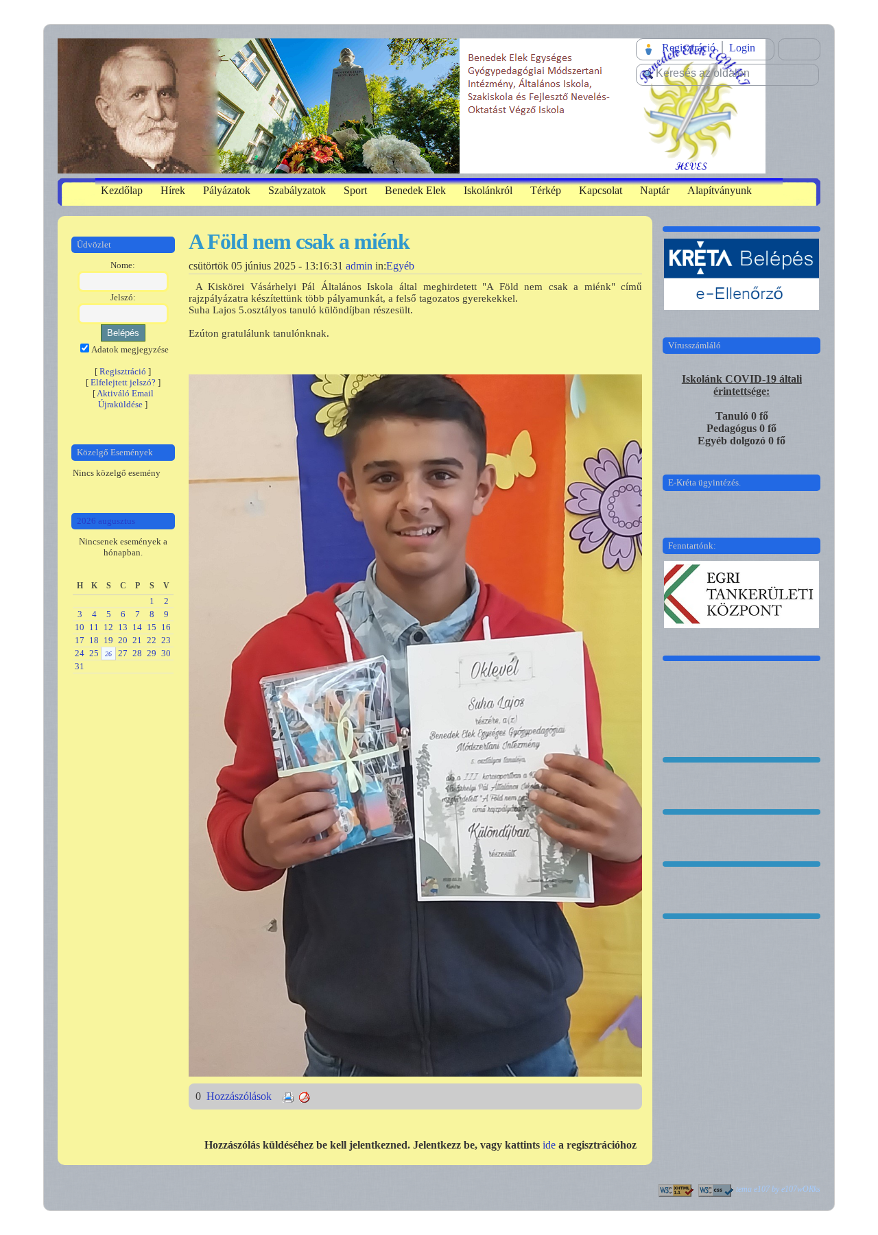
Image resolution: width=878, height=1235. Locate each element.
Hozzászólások (240, 1096)
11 (94, 627)
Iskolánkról (488, 190)
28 (137, 653)
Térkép (545, 190)
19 (108, 640)
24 (79, 653)
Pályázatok (226, 190)
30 (166, 653)
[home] (412, 104)
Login (742, 47)
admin (359, 266)
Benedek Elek (415, 190)
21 (137, 640)
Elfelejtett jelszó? (123, 382)
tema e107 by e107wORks (778, 1189)
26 (108, 654)
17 (79, 640)
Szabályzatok (297, 190)
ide (549, 1145)
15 (151, 627)
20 (123, 640)
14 (137, 627)
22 (151, 640)
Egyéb (400, 266)
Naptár (654, 190)
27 (123, 653)
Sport (355, 190)
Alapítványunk (719, 190)
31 (79, 666)
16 (166, 627)
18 (94, 640)
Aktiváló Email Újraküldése (125, 398)
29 (151, 653)
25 (94, 653)
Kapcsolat (600, 190)
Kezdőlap (122, 190)
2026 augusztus (106, 521)
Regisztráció (688, 47)
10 (79, 627)
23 (166, 640)
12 (108, 627)
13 (123, 627)
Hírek (173, 190)
